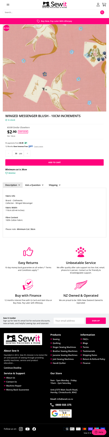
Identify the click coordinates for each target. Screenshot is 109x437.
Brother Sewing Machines (65, 351)
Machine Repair (13, 385)
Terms (86, 347)
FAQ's (85, 339)
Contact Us (11, 381)
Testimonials (89, 351)
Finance (86, 363)
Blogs (85, 343)
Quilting (56, 343)
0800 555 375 (63, 405)
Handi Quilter (59, 363)
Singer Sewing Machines (64, 347)
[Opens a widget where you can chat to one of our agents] (99, 432)
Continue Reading (12, 367)
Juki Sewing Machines (63, 359)
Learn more (38, 146)
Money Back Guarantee (17, 389)
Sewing (56, 339)
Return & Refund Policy (94, 359)
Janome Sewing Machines (65, 355)
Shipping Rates (90, 355)
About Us (10, 377)
